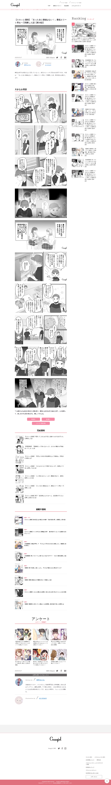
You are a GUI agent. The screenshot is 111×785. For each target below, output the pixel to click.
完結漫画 (66, 5)
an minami (48, 65)
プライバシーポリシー (91, 770)
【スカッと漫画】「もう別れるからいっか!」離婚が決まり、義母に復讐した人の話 (44, 477)
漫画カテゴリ (57, 5)
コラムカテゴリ (76, 5)
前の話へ (33, 419)
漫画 (22, 9)
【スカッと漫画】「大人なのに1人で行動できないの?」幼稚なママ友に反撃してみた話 (44, 467)
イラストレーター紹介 (76, 2)
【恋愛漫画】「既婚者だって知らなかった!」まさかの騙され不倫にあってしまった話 (44, 447)
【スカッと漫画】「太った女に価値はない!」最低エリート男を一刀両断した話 (44, 486)
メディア (92, 767)
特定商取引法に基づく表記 (92, 773)
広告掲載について (90, 759)
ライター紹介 (64, 2)
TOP (49, 5)
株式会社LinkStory (65, 781)
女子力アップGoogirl (15, 9)
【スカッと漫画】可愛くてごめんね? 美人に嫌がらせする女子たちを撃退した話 (44, 437)
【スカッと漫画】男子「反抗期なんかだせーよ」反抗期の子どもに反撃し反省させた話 (44, 496)
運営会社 (99, 759)
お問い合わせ (94, 776)
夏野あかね (27, 65)
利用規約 (88, 767)
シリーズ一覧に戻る (41, 423)
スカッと (27, 9)
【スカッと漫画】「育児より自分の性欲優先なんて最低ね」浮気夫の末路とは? (44, 457)
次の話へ (48, 419)
